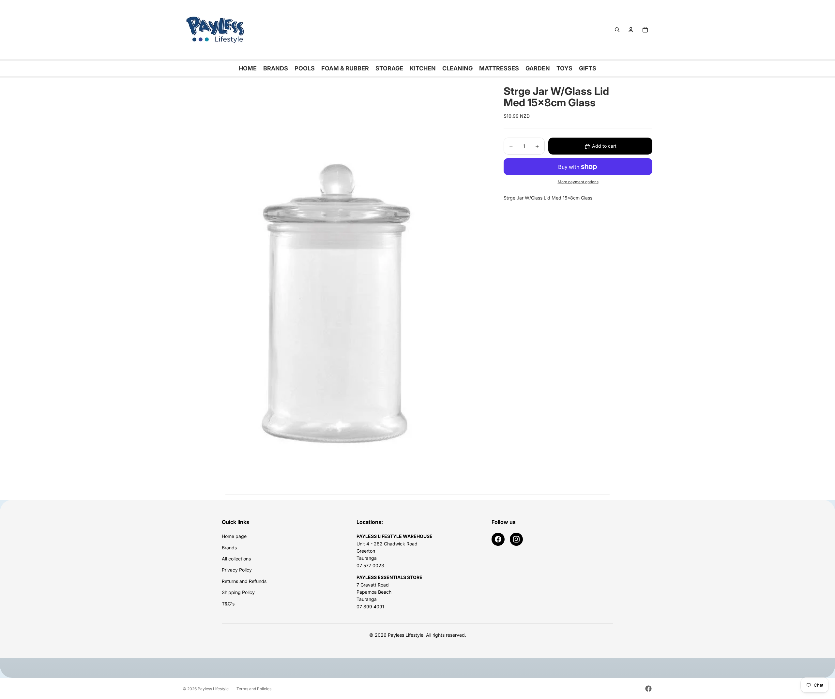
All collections (236, 558)
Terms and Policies (253, 688)
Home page (234, 536)
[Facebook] (498, 539)
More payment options (578, 182)
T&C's (228, 603)
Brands (229, 547)
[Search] (617, 29)
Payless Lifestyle (213, 688)
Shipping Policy (238, 592)
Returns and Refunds (244, 581)
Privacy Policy (237, 570)
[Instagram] (516, 539)
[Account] (631, 29)
